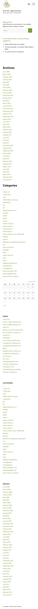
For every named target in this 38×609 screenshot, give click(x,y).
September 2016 (8, 151)
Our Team (6, 359)
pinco (4, 260)
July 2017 (6, 137)
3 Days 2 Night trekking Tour (12, 324)
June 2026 (6, 72)
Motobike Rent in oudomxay (12, 351)
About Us (6, 327)
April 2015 (6, 172)
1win (4, 197)
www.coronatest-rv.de (10, 271)
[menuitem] (28, 4)
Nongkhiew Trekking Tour (11, 353)
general (5, 239)
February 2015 (7, 177)
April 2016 (6, 159)
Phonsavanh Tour (8, 367)
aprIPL (5, 218)
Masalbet (6, 250)
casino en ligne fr (8, 223)
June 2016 (6, 156)
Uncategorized (7, 268)
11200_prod (6, 194)
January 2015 (7, 180)
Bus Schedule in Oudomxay (12, 332)
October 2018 (7, 114)
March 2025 (6, 87)
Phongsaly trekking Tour (10, 361)
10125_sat (6, 192)
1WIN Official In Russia (10, 200)
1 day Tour (6, 319)
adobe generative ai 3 (9, 210)
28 (3, 208)
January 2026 (7, 79)
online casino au (8, 255)
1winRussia (6, 202)
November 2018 (8, 111)
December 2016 (8, 145)
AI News (5, 213)
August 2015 (7, 166)
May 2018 (6, 124)
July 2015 (6, 169)
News (5, 252)
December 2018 (8, 108)
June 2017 (6, 140)
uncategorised (7, 266)
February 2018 (7, 130)
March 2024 (6, 103)
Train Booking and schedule (11, 369)
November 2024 (8, 95)
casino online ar (8, 229)
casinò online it (7, 231)
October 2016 (7, 148)
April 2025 (6, 85)
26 (3, 205)
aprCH (5, 216)
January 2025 (7, 93)
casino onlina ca (8, 226)
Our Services (7, 356)
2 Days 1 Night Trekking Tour (12, 322)
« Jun (4, 305)
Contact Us (6, 335)
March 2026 (6, 74)
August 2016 (7, 153)
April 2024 (6, 101)
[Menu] (32, 4)
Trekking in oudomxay (10, 372)
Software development (10, 263)
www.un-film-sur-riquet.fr (10, 276)
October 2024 (7, 98)
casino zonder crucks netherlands (13, 234)
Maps (4, 348)
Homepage (6, 338)
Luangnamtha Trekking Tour (12, 343)
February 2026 (7, 77)
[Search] (28, 4)
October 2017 (7, 135)
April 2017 (6, 143)
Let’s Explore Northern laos (11, 340)
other (4, 258)
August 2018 (7, 119)
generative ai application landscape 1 (14, 242)
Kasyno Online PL (8, 247)
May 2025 (6, 82)
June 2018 (6, 122)
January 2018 (7, 132)
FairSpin (5, 237)
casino (5, 221)
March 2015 (6, 174)
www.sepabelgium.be (9, 274)
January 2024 (7, 106)
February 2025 (7, 90)
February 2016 (7, 161)
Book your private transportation (13, 330)
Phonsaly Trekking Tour (10, 364)
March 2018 (6, 127)
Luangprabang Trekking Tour (12, 346)
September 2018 (8, 116)
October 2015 (7, 164)
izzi (4, 245)
